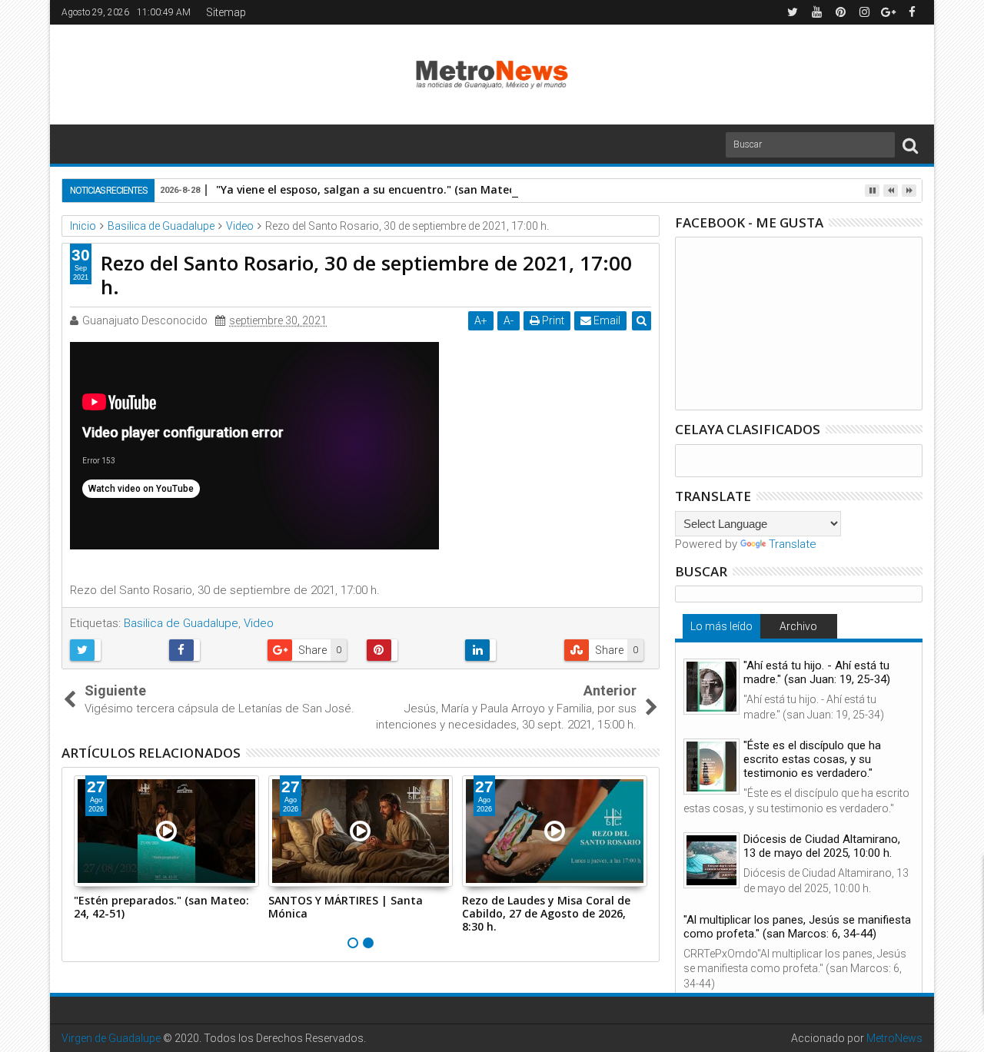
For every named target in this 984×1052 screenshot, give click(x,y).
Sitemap (226, 12)
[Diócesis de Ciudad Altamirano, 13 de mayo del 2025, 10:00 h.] (711, 860)
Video (259, 623)
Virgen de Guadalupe (111, 1038)
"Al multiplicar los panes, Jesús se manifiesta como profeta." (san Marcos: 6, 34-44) (797, 927)
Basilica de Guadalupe (181, 623)
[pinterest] (840, 12)
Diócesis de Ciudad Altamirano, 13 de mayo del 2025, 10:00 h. (821, 846)
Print (552, 320)
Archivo (798, 626)
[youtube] (816, 12)
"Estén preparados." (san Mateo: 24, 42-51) (161, 907)
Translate (792, 544)
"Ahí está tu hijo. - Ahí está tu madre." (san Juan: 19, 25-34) (816, 672)
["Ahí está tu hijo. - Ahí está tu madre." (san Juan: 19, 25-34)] (711, 687)
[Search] (910, 145)
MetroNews (894, 1038)
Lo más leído (721, 626)
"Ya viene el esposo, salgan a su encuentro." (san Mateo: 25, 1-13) (391, 189)
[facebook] (911, 12)
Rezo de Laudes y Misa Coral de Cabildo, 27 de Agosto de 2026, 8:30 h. (546, 913)
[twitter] (792, 12)
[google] (888, 12)
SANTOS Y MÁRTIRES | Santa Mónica (345, 907)
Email (605, 320)
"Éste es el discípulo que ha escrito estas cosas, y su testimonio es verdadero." (812, 759)
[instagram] (864, 12)
